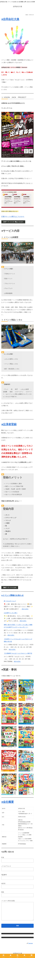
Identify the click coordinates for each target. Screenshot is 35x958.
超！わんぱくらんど (10, 601)
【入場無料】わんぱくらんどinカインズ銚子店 (18, 653)
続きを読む (25, 609)
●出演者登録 (9, 424)
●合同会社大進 (10, 19)
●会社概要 (7, 801)
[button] (31, 504)
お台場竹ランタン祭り (10, 613)
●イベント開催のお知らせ (12, 595)
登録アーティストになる (9, 587)
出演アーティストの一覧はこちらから (13, 221)
